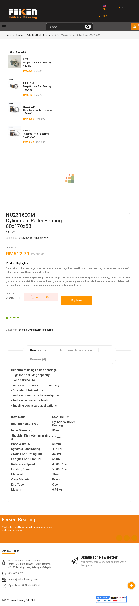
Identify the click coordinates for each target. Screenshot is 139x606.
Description (38, 350)
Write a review (40, 237)
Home (9, 35)
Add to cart (44, 297)
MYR (118, 7)
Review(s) (25, 237)
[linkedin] (134, 538)
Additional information (76, 350)
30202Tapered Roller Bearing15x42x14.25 (36, 134)
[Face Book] (119, 538)
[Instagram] (127, 538)
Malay (106, 9)
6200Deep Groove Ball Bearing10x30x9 (37, 62)
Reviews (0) (38, 359)
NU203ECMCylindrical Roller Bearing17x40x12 (37, 110)
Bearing (19, 35)
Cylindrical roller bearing (39, 35)
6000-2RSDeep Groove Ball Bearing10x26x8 (37, 86)
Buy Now (76, 300)
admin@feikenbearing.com (23, 579)
